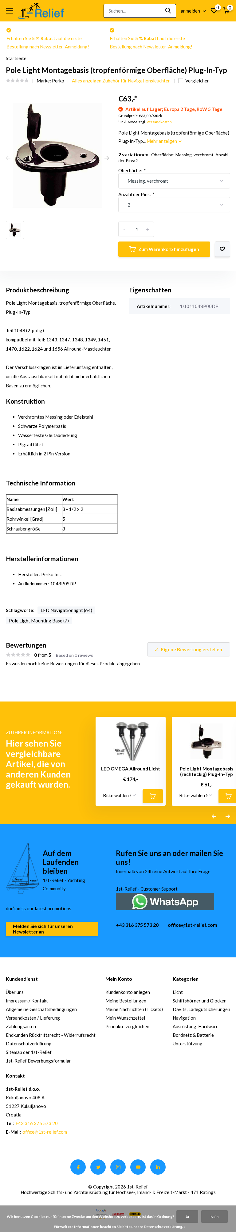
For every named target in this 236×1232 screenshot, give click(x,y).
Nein (214, 1216)
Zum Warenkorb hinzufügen (168, 249)
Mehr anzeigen (162, 141)
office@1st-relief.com (192, 925)
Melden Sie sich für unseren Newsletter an (43, 928)
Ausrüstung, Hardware (195, 1026)
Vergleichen (197, 80)
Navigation (184, 1018)
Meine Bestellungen (125, 1000)
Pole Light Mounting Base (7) (39, 620)
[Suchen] (168, 11)
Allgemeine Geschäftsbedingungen (41, 1009)
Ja (187, 1216)
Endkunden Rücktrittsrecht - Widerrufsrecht (51, 1035)
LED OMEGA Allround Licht (130, 768)
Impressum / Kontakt (27, 1000)
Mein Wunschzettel (125, 1018)
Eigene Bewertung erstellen (191, 649)
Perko (58, 80)
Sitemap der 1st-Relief (29, 1052)
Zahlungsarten (21, 1026)
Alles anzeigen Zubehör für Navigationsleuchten (121, 80)
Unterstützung (188, 1043)
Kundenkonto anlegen (127, 992)
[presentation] (8, 158)
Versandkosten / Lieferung (33, 1018)
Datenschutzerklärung (29, 1043)
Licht (178, 992)
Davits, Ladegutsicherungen (201, 1009)
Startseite (16, 58)
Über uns (15, 992)
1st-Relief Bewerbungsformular (38, 1060)
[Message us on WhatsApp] (165, 901)
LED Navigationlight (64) (66, 610)
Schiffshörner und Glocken (199, 1000)
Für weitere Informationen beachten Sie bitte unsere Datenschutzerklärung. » (120, 1226)
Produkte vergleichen (127, 1026)
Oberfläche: (131, 170)
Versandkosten (159, 122)
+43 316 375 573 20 (137, 925)
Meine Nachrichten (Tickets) (134, 1009)
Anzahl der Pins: (136, 194)
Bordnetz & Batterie (193, 1035)
